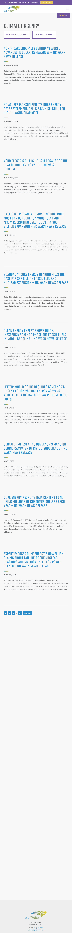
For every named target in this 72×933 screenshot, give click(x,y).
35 (20, 613)
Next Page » (27, 613)
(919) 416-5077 (38, 928)
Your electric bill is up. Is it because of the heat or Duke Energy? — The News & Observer (36, 164)
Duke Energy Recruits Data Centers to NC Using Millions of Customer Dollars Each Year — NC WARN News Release (34, 501)
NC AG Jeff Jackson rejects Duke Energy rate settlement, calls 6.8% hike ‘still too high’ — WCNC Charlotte (34, 108)
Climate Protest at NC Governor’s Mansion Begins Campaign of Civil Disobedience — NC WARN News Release (35, 448)
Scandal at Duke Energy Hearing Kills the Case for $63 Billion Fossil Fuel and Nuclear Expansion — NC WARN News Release (36, 278)
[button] (67, 9)
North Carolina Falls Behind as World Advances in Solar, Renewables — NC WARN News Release (35, 52)
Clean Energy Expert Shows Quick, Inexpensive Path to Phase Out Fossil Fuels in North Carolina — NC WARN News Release (35, 334)
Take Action (47, 2)
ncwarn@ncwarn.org (36, 930)
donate (63, 15)
